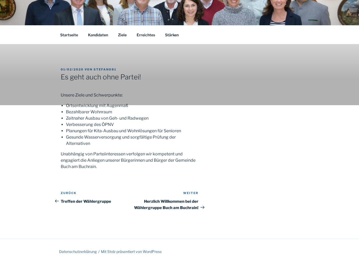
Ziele (122, 35)
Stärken (172, 35)
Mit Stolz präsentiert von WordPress (131, 251)
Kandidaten (98, 35)
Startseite (69, 35)
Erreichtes (146, 35)
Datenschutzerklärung (78, 251)
